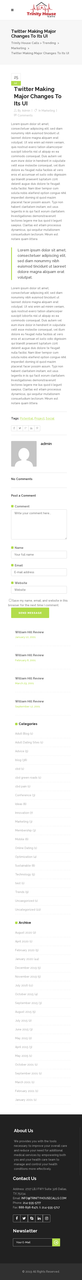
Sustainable (23, 865)
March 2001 (23, 1082)
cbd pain (21, 786)
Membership (23, 830)
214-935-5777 (32, 1202)
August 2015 (23, 1011)
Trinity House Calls (25, 43)
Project (39, 418)
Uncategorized (25, 909)
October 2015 (24, 994)
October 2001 (24, 1064)
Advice (19, 751)
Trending (49, 43)
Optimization (23, 856)
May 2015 (21, 1038)
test (18, 883)
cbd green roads (26, 777)
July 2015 (21, 1020)
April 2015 (21, 1047)
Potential (26, 418)
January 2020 (24, 959)
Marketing (18, 48)
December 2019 (26, 967)
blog (18, 760)
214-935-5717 (51, 1207)
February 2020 (25, 950)
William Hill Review (29, 632)
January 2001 (24, 1099)
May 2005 (21, 1055)
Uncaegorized (24, 900)
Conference (23, 795)
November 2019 (26, 976)
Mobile (19, 839)
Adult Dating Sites (27, 742)
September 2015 (26, 1003)
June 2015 (22, 1029)
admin (26, 110)
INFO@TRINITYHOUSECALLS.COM (43, 1198)
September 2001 (26, 1073)
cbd (17, 768)
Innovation (22, 812)
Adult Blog (22, 733)
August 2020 (23, 932)
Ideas (18, 804)
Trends (19, 892)
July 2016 (21, 985)
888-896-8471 (28, 1207)
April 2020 (22, 941)
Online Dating (24, 848)
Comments (25, 115)
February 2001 (24, 1091)
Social (50, 418)
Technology (23, 874)
